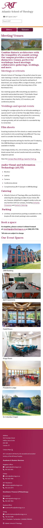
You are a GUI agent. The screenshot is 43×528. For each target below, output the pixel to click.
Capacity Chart (29, 159)
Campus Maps (7, 450)
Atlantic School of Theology (17, 11)
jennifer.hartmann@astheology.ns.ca (16, 514)
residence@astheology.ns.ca (13, 485)
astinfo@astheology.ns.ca (12, 499)
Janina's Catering (21, 205)
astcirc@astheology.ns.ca (12, 476)
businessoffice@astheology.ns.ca (15, 508)
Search (26, 30)
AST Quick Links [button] (10, 17)
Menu (10, 30)
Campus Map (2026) (15, 159)
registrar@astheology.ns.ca (13, 467)
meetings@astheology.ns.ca (14, 229)
